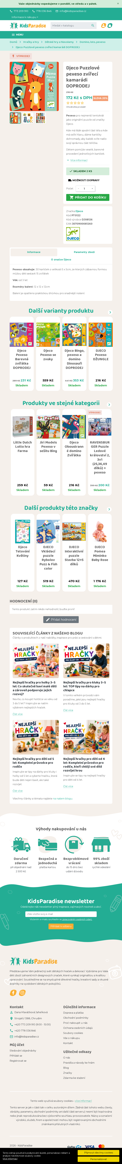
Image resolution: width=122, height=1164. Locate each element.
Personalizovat (98, 1159)
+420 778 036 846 (25, 1030)
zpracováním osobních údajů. (77, 919)
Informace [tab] (33, 252)
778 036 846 (44, 11)
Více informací (10, 1158)
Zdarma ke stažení (74, 1078)
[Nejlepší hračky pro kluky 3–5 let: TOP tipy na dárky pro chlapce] (86, 660)
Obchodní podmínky (75, 1017)
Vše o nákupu (71, 1038)
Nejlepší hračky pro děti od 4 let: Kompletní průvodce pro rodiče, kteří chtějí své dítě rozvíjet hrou (84, 764)
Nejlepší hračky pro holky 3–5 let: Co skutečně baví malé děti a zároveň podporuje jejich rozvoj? (35, 688)
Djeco (79, 211)
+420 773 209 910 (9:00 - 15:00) (32, 1024)
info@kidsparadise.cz (73, 11)
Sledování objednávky (23, 1050)
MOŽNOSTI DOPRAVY (84, 180)
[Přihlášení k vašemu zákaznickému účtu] (103, 25)
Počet (69, 188)
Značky (67, 1072)
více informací (83, 1101)
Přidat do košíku (87, 197)
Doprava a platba (73, 1012)
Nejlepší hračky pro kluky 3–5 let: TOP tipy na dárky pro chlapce (84, 686)
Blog (66, 1067)
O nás (66, 1057)
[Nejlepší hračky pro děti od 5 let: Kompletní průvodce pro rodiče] (36, 737)
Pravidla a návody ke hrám (78, 1062)
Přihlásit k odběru (61, 926)
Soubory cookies (73, 1033)
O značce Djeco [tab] (61, 259)
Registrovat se (18, 1060)
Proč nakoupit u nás (75, 1022)
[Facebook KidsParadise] (13, 992)
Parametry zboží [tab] (84, 252)
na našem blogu (62, 798)
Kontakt (68, 1043)
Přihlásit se (16, 1055)
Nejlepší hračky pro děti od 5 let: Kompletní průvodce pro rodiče (33, 762)
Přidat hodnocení (61, 619)
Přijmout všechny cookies (98, 1152)
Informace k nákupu (24, 17)
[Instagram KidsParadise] (22, 992)
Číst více (18, 714)
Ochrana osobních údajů (78, 1028)
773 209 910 (21, 11)
